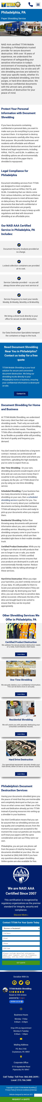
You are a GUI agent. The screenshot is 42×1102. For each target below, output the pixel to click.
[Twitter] (21, 982)
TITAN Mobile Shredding (20, 988)
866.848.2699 (31, 1076)
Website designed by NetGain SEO (21, 1094)
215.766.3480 (24, 1080)
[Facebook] (14, 982)
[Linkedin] (27, 982)
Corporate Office (21, 1062)
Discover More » (21, 915)
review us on (15, 1001)
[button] (38, 4)
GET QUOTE (21, 963)
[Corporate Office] (21, 1057)
